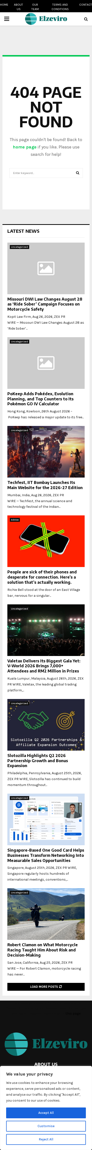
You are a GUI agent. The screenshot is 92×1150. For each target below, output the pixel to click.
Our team (35, 7)
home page (25, 147)
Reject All (46, 1139)
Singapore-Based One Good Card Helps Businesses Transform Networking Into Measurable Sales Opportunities (45, 855)
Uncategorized (19, 247)
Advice (15, 519)
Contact (85, 4)
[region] (46, 1108)
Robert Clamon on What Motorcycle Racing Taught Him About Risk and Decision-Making (42, 950)
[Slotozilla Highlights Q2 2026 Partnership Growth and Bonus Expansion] (46, 725)
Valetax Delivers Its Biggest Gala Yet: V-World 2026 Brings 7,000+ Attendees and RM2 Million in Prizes (43, 666)
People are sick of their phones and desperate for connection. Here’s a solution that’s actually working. (42, 577)
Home (4, 4)
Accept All (46, 1113)
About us (18, 7)
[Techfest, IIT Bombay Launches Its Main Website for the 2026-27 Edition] (46, 452)
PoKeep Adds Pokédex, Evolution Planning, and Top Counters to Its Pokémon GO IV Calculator (40, 399)
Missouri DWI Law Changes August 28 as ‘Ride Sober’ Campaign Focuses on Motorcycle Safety (44, 304)
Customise (46, 1126)
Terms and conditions (60, 7)
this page (73, 1013)
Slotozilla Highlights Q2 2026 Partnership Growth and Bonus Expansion (37, 760)
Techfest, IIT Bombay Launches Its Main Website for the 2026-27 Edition (45, 485)
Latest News (23, 231)
